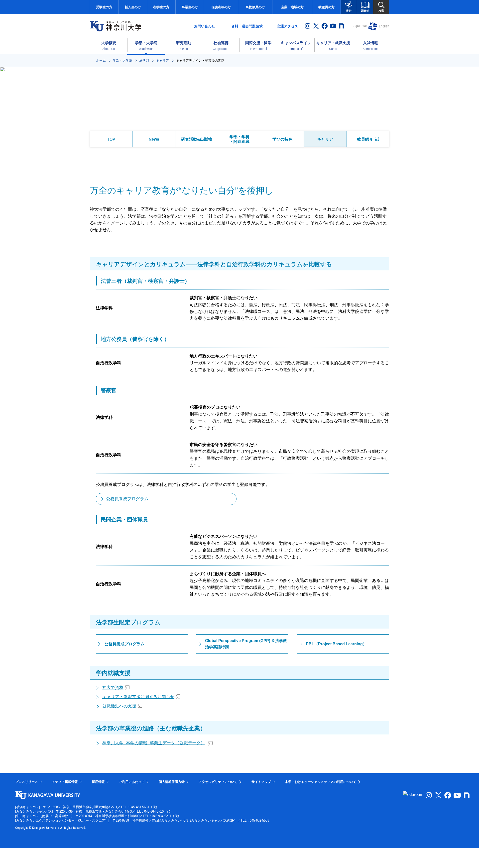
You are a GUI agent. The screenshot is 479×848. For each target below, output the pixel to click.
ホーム (101, 60)
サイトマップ (261, 782)
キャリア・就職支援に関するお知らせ (138, 696)
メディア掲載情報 (65, 782)
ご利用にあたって (132, 782)
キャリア (162, 60)
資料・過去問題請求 (247, 26)
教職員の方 (326, 7)
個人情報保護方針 (172, 782)
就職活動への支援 (119, 706)
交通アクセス (287, 26)
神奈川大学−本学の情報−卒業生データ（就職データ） (153, 743)
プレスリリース (26, 782)
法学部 (144, 60)
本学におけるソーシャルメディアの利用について (320, 782)
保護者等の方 (221, 7)
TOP (111, 139)
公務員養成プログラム (127, 498)
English (384, 26)
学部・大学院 (122, 60)
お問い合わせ (204, 26)
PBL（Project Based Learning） (336, 644)
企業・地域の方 (292, 7)
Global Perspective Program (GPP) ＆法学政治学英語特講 (246, 644)
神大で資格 (112, 687)
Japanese (360, 26)
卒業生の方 (190, 7)
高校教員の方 (255, 7)
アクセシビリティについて (218, 782)
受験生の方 (104, 7)
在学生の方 (161, 7)
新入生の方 (133, 7)
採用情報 (98, 782)
